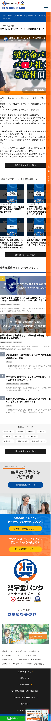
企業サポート (8, 431)
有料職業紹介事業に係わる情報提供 (24, 691)
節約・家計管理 (31, 436)
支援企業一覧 (21, 651)
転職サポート (25, 685)
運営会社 (24, 704)
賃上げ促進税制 (22, 441)
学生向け (41, 431)
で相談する (14, 718)
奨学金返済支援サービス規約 (24, 697)
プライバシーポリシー (24, 710)
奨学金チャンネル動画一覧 (12, 664)
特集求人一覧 (7, 651)
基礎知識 (31, 431)
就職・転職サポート (38, 441)
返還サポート (8, 441)
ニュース (17, 655)
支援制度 (7, 436)
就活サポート (25, 678)
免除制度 (20, 431)
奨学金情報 (6, 655)
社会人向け (18, 436)
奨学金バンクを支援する (49, 176)
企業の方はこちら (24, 672)
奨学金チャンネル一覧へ (25, 165)
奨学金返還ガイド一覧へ (25, 451)
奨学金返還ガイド (9, 660)
